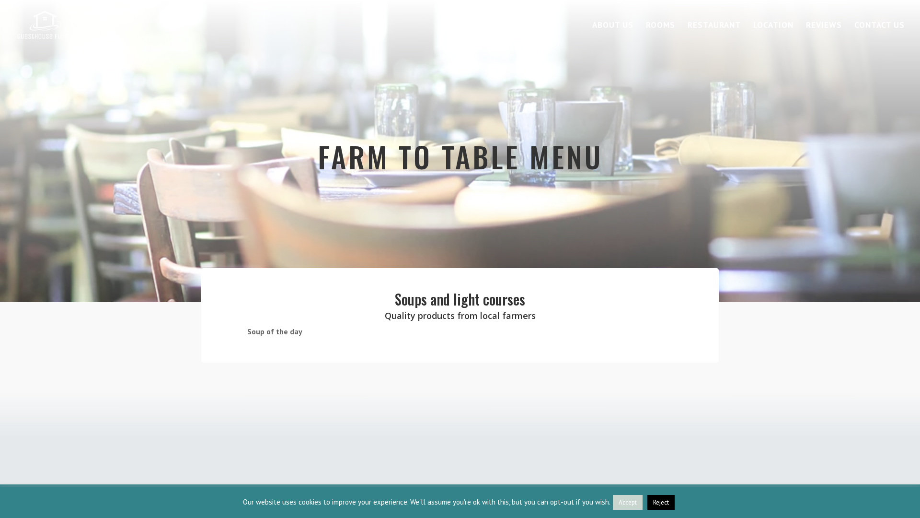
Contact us (879, 26)
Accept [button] (628, 502)
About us (612, 26)
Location (773, 26)
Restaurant (714, 26)
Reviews (824, 26)
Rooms (660, 26)
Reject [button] (661, 502)
